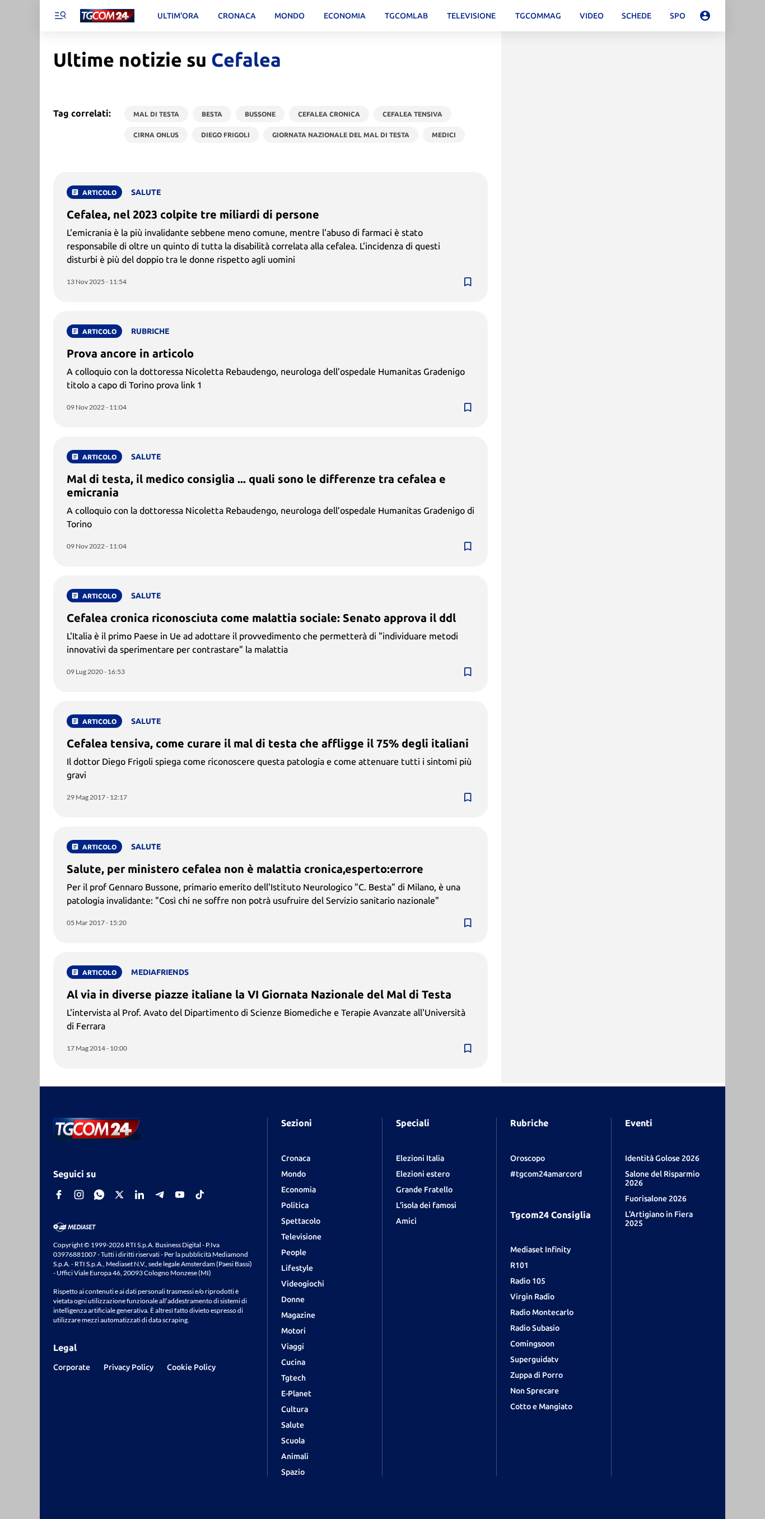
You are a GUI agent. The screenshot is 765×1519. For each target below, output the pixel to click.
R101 (519, 1265)
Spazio (293, 1471)
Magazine (298, 1315)
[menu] (60, 15)
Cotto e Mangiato (541, 1406)
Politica (295, 1205)
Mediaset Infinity (540, 1249)
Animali (295, 1456)
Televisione (301, 1236)
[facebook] (58, 1194)
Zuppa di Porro (536, 1375)
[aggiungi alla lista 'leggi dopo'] (467, 282)
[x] (119, 1194)
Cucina (293, 1362)
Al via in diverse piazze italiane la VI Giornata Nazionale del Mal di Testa (259, 994)
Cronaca (295, 1158)
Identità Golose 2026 (662, 1158)
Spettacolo (300, 1220)
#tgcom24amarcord (546, 1173)
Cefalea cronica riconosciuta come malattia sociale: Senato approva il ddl (261, 617)
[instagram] (79, 1194)
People (293, 1252)
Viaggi (292, 1346)
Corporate (71, 1367)
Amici (406, 1220)
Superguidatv (534, 1359)
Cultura (294, 1409)
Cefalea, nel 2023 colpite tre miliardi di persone (193, 214)
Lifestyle (297, 1267)
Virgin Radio (532, 1296)
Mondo (293, 1173)
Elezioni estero (423, 1173)
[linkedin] (139, 1194)
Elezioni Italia (420, 1158)
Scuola (293, 1440)
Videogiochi (302, 1283)
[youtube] (179, 1194)
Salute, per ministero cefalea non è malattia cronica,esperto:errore (245, 868)
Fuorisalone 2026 (656, 1198)
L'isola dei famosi (426, 1205)
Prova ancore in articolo (130, 353)
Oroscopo (527, 1158)
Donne (293, 1299)
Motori (293, 1330)
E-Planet (296, 1393)
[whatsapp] (99, 1194)
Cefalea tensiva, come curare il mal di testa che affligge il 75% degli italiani (268, 743)
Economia (298, 1189)
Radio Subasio (534, 1327)
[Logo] (107, 16)
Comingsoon (532, 1343)
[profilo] (705, 15)
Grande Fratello (424, 1189)
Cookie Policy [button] (191, 1367)
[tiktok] (200, 1194)
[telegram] (159, 1194)
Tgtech (293, 1377)
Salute (292, 1424)
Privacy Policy (128, 1367)
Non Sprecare (534, 1390)
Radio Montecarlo (541, 1312)
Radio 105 (527, 1280)
